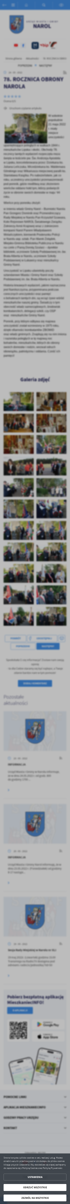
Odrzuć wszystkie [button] (35, 1187)
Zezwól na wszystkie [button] (35, 1198)
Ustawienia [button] (35, 1177)
